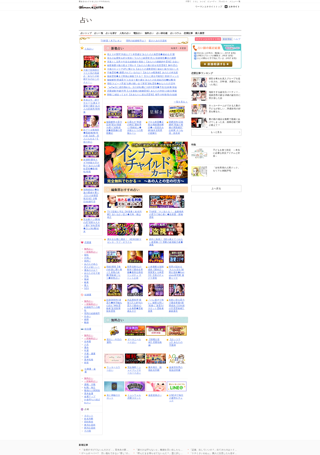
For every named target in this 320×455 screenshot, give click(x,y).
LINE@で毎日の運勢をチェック (176, 398)
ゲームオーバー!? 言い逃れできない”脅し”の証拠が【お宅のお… (114, 453)
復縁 (86, 279)
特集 (193, 144)
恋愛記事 (188, 33)
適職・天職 (90, 384)
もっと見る (216, 132)
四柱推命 (88, 421)
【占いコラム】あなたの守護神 (176, 342)
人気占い (89, 49)
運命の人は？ (91, 270)
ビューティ (212, 1)
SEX (86, 288)
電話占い (137, 33)
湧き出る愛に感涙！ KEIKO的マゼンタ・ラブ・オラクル (124, 240)
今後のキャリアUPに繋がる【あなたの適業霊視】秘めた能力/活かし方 (143, 69)
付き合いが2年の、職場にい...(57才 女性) (216, 53)
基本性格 (88, 359)
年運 (86, 350)
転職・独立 (90, 387)
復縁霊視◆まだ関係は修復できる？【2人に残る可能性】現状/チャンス (143, 76)
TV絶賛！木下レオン (111, 40)
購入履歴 (199, 33)
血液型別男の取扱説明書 (176, 368)
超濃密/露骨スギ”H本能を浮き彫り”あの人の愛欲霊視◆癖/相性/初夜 (91, 165)
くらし (195, 1)
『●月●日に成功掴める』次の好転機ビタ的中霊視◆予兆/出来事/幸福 (142, 87)
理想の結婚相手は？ (136, 40)
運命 (86, 347)
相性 (86, 255)
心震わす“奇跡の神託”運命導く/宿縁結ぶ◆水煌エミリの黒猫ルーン (135, 128)
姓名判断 (88, 418)
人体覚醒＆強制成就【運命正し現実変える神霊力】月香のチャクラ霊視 (156, 272)
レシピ (203, 1)
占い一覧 (98, 33)
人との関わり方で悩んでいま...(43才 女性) (217, 58)
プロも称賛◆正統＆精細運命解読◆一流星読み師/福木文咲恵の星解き (156, 128)
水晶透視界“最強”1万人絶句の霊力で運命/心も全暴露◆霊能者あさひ (135, 305)
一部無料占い (91, 252)
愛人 (86, 285)
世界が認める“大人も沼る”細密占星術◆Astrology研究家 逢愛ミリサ (176, 272)
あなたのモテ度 (92, 273)
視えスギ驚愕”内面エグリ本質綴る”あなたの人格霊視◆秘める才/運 (141, 54)
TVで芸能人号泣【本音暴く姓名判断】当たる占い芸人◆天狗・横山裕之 (124, 214)
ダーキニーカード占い (134, 341)
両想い (87, 261)
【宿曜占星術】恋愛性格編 (155, 342)
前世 (86, 362)
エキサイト (234, 6)
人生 (86, 344)
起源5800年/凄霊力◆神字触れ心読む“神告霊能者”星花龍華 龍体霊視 (114, 305)
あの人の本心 (91, 264)
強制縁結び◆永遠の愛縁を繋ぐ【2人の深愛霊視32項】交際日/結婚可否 (91, 195)
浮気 (86, 276)
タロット (88, 415)
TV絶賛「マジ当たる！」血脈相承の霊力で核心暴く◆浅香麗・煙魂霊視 (166, 214)
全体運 (87, 341)
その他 (87, 431)
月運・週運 (90, 353)
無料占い (149, 33)
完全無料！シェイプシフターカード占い (134, 370)
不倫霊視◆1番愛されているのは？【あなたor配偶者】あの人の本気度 (142, 72)
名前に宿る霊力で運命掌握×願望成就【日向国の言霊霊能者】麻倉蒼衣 (177, 305)
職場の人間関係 (92, 390)
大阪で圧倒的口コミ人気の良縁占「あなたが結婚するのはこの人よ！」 (91, 76)
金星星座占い (155, 395)
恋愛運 (87, 242)
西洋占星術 (90, 428)
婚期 (86, 319)
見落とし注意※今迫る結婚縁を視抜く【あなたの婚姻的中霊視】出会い (143, 61)
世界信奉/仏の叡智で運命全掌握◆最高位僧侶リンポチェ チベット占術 (135, 272)
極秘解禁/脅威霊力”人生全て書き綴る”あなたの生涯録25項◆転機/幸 (141, 80)
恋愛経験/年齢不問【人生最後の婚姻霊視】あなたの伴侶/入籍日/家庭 (142, 91)
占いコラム (176, 33)
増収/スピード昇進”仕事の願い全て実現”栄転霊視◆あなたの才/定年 (141, 83)
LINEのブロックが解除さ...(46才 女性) (215, 55)
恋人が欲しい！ (92, 267)
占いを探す (111, 33)
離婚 (86, 322)
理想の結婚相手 (92, 313)
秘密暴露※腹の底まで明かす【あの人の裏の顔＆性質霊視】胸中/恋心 (142, 65)
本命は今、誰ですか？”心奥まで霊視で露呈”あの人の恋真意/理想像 (91, 106)
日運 (86, 356)
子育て (188, 1)
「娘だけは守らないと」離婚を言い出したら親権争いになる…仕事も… (172, 449)
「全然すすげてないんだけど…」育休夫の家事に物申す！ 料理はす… (116, 449)
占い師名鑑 (162, 33)
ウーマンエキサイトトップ (208, 6)
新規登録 (227, 39)
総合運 (87, 329)
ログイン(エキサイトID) (208, 39)
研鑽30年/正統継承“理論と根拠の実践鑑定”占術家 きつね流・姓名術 (176, 128)
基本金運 (88, 393)
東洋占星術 (90, 425)
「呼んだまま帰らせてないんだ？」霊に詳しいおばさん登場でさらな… (172, 453)
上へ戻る (216, 188)
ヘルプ (237, 39)
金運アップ (90, 396)
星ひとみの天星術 (158, 40)
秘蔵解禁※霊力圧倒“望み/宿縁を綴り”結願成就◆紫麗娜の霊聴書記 (114, 128)
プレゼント (223, 1)
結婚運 (87, 294)
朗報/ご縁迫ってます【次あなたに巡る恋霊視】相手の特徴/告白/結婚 (142, 94)
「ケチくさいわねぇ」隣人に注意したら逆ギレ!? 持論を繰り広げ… (224, 453)
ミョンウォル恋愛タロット (134, 396)
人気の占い (125, 33)
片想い (87, 258)
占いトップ (86, 33)
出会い (87, 316)
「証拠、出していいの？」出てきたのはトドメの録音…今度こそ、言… (226, 449)
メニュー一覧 (235, 1)
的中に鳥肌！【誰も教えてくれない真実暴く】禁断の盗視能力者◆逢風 (166, 242)
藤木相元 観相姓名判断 (155, 368)
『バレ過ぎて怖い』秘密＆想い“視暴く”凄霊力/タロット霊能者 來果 (156, 305)
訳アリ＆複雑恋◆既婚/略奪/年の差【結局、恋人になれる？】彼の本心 (91, 136)
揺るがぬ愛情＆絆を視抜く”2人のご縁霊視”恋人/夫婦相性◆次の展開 (141, 58)
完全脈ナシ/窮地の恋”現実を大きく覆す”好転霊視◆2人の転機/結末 (91, 225)
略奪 (86, 282)
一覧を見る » (181, 101)
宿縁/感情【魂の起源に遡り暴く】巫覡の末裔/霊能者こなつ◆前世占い (114, 272)
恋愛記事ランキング (202, 73)
